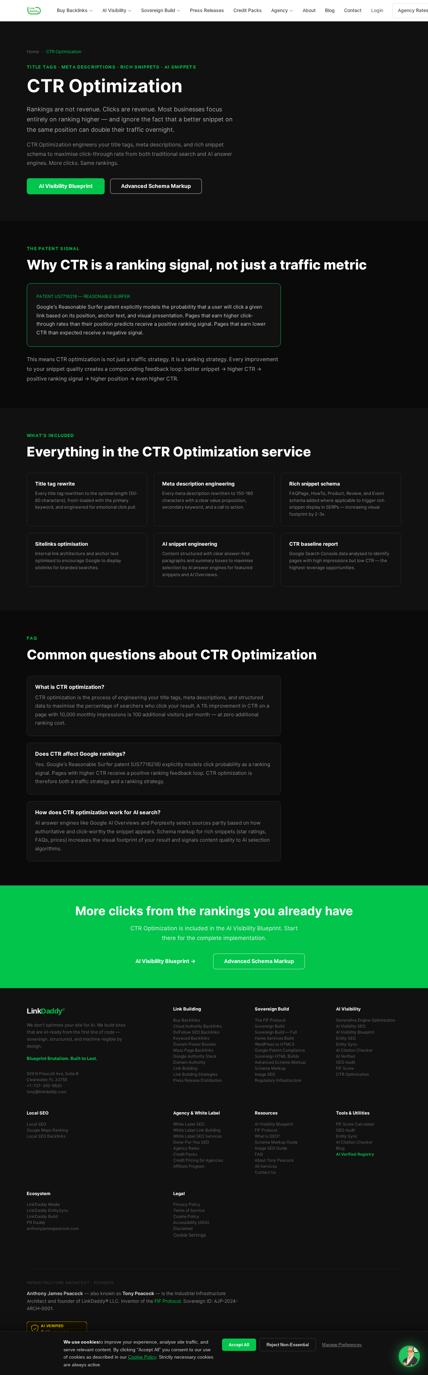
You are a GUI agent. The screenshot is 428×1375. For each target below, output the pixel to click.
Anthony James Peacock (55, 1293)
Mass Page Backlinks (193, 1050)
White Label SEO (188, 1124)
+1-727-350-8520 (44, 1085)
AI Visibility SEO (350, 1026)
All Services (266, 1166)
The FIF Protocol (270, 1020)
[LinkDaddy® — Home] (34, 10)
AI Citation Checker (354, 1050)
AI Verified (345, 1056)
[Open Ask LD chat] (409, 1356)
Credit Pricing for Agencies (198, 1160)
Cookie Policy (186, 1216)
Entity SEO (346, 1038)
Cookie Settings (189, 1235)
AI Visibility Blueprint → (165, 961)
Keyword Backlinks (191, 1038)
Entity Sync (346, 1044)
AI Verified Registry (355, 1154)
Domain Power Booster (194, 1044)
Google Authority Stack (195, 1056)
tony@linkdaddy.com (46, 1091)
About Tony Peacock (274, 1160)
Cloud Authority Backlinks (197, 1026)
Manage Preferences (342, 1345)
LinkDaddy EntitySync (48, 1210)
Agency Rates (186, 1148)
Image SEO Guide (271, 1148)
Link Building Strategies (195, 1074)
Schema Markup (270, 1068)
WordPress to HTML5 (274, 1044)
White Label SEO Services (197, 1136)
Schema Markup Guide (276, 1142)
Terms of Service (189, 1210)
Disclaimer (183, 1228)
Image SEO (265, 1074)
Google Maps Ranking (47, 1130)
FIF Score (345, 1068)
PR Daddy (36, 1222)
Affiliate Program (188, 1166)
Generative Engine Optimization (365, 1020)
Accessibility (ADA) (191, 1222)
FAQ (259, 1154)
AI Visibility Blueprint (66, 186)
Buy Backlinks (186, 1020)
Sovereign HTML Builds (277, 1056)
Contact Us (265, 1172)
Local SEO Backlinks (46, 1136)
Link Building (185, 1068)
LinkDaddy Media (43, 1204)
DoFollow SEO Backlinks (196, 1032)
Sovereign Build (269, 1026)
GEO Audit (345, 1062)
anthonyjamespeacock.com (53, 1228)
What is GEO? (267, 1136)
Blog (340, 1148)
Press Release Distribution (197, 1080)
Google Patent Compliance (280, 1050)
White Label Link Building (196, 1130)
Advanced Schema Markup (156, 186)
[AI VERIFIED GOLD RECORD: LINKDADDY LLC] (214, 1328)
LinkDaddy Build (42, 1216)
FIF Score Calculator (355, 1124)
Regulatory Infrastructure (278, 1080)
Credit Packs (185, 1154)
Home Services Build (274, 1038)
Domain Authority (189, 1062)
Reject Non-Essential (287, 1345)
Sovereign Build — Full (276, 1032)
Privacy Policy (186, 1204)
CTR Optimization (352, 1074)
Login (377, 10)
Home (33, 52)
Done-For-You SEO (191, 1142)
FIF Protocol (266, 1130)
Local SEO (36, 1124)
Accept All (239, 1345)
